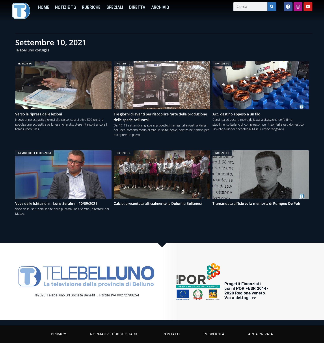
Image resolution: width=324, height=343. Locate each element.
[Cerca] (271, 6)
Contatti (171, 334)
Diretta (137, 7)
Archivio (160, 7)
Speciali (114, 7)
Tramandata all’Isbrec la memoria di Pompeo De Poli (256, 203)
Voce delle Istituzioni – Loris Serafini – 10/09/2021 (56, 203)
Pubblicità (214, 334)
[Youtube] (308, 6)
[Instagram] (298, 6)
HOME (43, 7)
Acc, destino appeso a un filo (236, 114)
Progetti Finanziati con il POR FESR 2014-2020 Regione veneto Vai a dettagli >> (246, 290)
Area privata (260, 334)
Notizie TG (65, 7)
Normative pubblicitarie (114, 334)
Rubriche (91, 7)
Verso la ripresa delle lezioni (38, 114)
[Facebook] (288, 6)
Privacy (58, 334)
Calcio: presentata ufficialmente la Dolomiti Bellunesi (158, 203)
